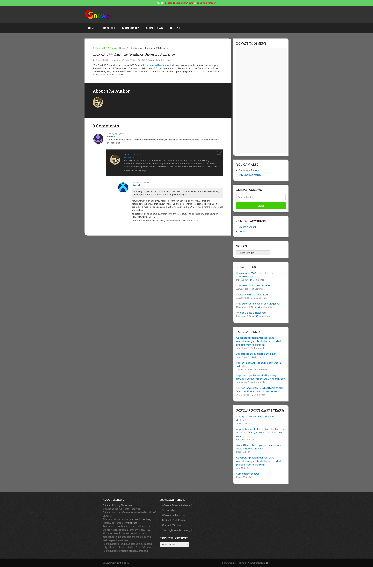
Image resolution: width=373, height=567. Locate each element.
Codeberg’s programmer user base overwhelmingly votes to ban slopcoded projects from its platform (258, 341)
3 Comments (165, 60)
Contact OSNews (171, 525)
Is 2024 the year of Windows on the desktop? (255, 418)
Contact (176, 28)
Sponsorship (130, 28)
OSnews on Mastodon (174, 515)
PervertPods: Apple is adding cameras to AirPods (258, 365)
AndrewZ (112, 136)
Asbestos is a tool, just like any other (256, 353)
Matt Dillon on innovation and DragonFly (258, 303)
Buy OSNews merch (250, 175)
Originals (108, 28)
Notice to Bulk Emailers (175, 520)
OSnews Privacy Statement (118, 505)
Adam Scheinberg (142, 519)
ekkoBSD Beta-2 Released (251, 312)
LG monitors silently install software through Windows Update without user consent (260, 390)
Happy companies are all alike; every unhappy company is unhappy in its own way (260, 377)
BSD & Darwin (110, 48)
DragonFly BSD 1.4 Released (252, 294)
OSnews (107, 563)
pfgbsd (136, 185)
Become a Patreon (249, 170)
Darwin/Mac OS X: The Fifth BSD (254, 285)
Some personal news (247, 473)
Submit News (154, 28)
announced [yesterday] (158, 65)
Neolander (129, 157)
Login (242, 231)
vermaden (115, 60)
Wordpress (131, 523)
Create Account (247, 227)
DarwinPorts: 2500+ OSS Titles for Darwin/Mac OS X (254, 275)
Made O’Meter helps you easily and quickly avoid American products (259, 447)
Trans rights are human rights (177, 530)
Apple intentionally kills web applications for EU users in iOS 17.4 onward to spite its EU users (260, 433)
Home (91, 28)
